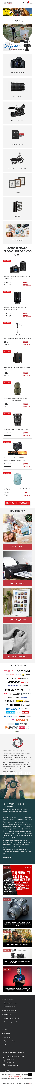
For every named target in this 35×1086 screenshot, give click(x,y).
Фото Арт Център (10, 1003)
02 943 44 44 (10, 1059)
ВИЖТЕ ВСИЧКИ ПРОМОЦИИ (17, 503)
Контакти (7, 1037)
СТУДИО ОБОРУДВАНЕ (17, 168)
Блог (5, 1029)
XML (5, 1044)
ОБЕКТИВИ (17, 96)
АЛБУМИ (17, 216)
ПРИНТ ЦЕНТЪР (17, 240)
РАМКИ (17, 192)
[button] (14, 15)
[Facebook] (4, 1071)
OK (30, 1074)
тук (30, 1083)
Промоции (7, 1014)
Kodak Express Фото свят (15, 1056)
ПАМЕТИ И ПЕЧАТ (17, 144)
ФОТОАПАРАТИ (17, 72)
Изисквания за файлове (11, 1018)
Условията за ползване (14, 1076)
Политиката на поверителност (17, 1081)
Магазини (7, 1033)
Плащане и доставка (11, 1022)
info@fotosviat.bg (12, 1065)
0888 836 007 (10, 1062)
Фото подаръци (9, 1006)
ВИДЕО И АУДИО (17, 120)
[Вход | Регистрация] (24, 3)
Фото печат (8, 999)
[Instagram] (8, 1071)
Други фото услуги (10, 1010)
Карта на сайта (9, 1041)
